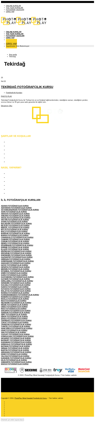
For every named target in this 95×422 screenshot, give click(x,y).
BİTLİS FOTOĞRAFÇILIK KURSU (14, 229)
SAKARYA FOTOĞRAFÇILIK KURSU (16, 311)
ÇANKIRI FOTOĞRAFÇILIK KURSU (15, 239)
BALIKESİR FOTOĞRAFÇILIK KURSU (16, 224)
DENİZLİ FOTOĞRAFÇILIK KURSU (15, 243)
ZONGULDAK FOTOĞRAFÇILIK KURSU (17, 336)
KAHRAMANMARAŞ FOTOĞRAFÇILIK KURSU (20, 295)
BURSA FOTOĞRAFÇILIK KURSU (14, 235)
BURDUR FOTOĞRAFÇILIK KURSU (15, 233)
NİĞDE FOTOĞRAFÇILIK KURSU (14, 305)
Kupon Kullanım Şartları (16, 158)
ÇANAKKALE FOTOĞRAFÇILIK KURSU (17, 237)
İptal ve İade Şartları (14, 162)
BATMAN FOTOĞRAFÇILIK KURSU (15, 346)
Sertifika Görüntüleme (15, 189)
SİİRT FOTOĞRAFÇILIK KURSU (14, 315)
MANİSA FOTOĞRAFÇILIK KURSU (15, 293)
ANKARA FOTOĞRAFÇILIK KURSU (15, 216)
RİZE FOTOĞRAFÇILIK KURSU (13, 309)
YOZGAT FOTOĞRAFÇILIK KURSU (15, 334)
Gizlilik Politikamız (14, 150)
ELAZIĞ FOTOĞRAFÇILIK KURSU (15, 249)
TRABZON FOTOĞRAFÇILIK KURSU (16, 324)
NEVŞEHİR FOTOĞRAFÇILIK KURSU (16, 303)
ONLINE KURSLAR (13, 6)
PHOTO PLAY (6, 96)
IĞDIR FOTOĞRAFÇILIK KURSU (14, 354)
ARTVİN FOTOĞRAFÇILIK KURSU (15, 220)
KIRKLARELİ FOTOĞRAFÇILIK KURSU (17, 281)
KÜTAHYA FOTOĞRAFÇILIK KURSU (16, 289)
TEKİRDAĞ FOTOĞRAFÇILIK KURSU (27, 87)
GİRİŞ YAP (10, 12)
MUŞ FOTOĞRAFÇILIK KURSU (13, 301)
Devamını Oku (6, 106)
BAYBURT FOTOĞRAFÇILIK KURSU (16, 340)
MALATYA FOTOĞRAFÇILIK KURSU (16, 291)
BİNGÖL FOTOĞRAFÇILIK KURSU (15, 227)
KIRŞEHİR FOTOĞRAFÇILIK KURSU (16, 283)
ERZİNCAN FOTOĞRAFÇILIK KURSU (16, 251)
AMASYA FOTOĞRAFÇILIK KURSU (15, 214)
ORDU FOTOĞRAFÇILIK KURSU (14, 307)
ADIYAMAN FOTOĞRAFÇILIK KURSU (16, 208)
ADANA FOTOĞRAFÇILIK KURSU (15, 206)
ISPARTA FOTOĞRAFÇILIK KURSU (15, 267)
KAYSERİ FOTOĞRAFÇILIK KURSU (15, 279)
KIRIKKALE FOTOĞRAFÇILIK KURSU (16, 344)
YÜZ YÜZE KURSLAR (14, 8)
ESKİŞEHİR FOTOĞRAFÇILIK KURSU (16, 255)
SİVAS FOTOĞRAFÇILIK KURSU (14, 318)
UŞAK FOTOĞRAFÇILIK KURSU (14, 330)
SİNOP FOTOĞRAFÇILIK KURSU (14, 317)
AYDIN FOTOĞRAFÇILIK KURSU (14, 222)
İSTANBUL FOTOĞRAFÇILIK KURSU (16, 271)
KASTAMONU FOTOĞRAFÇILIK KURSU (17, 277)
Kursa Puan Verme (14, 185)
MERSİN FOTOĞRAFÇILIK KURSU (15, 269)
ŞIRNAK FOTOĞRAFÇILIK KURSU (15, 348)
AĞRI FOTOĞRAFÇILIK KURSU (14, 212)
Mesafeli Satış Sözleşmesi (17, 154)
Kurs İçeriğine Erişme (15, 177)
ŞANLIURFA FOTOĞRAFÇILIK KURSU (16, 328)
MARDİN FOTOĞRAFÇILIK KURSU (15, 297)
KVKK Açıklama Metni (15, 142)
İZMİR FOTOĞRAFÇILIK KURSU (14, 273)
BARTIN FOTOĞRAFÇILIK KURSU (15, 350)
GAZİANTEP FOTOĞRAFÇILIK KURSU (17, 257)
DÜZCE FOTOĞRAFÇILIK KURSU (14, 364)
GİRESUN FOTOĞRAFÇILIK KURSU (15, 259)
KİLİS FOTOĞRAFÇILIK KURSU (14, 360)
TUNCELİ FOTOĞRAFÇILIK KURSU (15, 326)
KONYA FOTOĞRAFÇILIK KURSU (14, 287)
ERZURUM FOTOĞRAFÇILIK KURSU (16, 253)
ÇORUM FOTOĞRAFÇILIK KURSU (15, 241)
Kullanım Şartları (13, 146)
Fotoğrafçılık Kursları (14, 93)
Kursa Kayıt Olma (13, 173)
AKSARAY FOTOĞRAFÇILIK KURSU (16, 338)
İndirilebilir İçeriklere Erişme (18, 181)
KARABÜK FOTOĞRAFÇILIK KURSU (16, 358)
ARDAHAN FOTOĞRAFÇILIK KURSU (16, 352)
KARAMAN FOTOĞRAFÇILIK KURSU (16, 342)
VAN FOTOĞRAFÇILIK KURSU (13, 332)
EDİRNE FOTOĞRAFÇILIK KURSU (15, 247)
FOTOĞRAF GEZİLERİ (15, 10)
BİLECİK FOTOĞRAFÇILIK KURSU (15, 226)
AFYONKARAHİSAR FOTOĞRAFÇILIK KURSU (20, 210)
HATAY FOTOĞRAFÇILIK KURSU (14, 265)
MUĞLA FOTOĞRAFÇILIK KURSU (15, 299)
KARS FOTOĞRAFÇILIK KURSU (14, 275)
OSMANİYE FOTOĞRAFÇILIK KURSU (16, 362)
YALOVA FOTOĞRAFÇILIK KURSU (15, 356)
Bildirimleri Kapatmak (15, 193)
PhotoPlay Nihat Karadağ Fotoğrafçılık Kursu (30, 398)
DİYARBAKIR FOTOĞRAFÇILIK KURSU (17, 245)
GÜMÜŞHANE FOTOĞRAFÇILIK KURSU (17, 261)
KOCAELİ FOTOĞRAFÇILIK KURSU (15, 285)
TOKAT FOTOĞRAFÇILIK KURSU (14, 322)
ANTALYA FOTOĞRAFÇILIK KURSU (15, 218)
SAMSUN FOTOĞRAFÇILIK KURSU (15, 313)
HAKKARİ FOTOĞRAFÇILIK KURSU (15, 263)
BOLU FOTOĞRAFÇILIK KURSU (14, 231)
